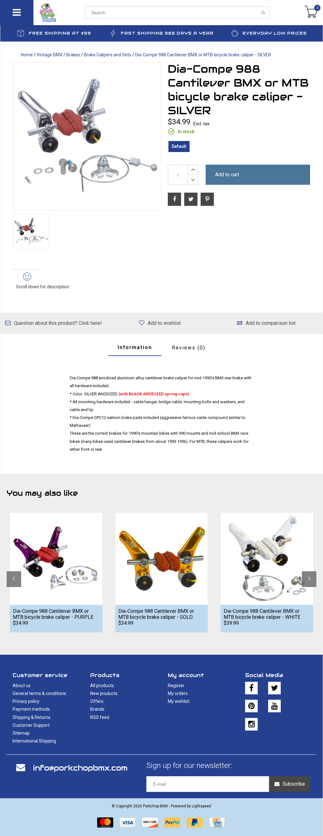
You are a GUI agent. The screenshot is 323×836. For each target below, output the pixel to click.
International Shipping (34, 740)
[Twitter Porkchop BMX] (274, 688)
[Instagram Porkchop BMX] (251, 724)
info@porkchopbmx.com (80, 768)
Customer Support (31, 725)
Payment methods (31, 709)
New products (104, 693)
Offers (96, 701)
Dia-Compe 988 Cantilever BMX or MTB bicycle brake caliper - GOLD (156, 614)
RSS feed (99, 717)
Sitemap (21, 733)
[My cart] (311, 12)
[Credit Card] (217, 822)
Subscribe (294, 784)
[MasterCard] (105, 822)
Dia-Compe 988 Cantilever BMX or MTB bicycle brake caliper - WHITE (262, 614)
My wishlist (179, 701)
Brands (97, 709)
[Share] (174, 199)
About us (22, 685)
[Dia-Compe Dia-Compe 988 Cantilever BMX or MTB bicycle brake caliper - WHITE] (266, 558)
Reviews (188, 348)
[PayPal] (172, 822)
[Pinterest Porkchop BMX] (251, 706)
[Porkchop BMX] (59, 12)
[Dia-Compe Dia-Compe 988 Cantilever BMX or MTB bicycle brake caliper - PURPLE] (56, 558)
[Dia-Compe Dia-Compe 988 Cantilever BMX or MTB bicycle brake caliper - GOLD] (161, 558)
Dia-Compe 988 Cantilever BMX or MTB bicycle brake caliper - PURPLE (53, 614)
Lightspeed (201, 806)
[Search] (263, 12)
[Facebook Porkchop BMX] (251, 688)
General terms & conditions (39, 693)
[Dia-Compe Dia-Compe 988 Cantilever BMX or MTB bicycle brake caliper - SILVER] (87, 136)
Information (135, 347)
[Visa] (128, 822)
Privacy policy (26, 701)
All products (102, 685)
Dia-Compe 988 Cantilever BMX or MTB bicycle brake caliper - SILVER (203, 54)
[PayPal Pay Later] (195, 822)
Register (176, 685)
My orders (178, 693)
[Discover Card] (150, 822)
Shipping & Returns (31, 717)
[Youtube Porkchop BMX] (274, 706)
